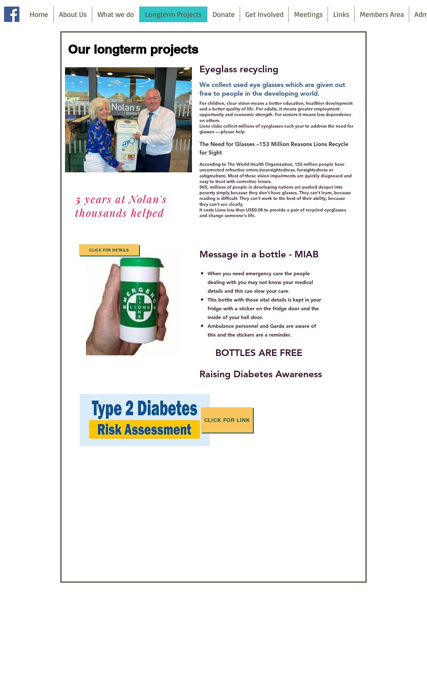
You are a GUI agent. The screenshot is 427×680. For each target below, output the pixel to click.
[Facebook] (11, 14)
